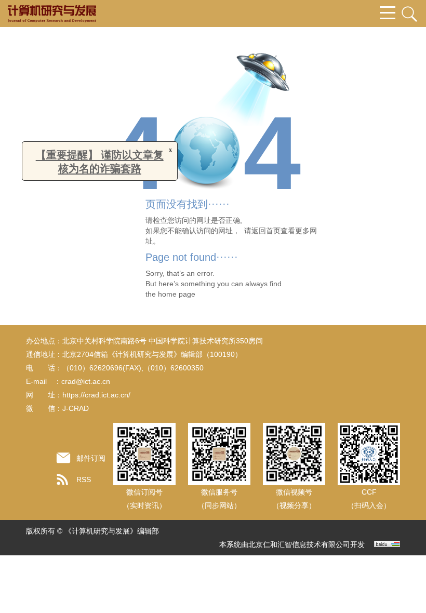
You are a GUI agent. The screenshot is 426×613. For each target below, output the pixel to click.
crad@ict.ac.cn (85, 381)
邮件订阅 (90, 458)
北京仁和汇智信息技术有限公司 (299, 544)
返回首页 (266, 230)
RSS (83, 479)
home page (176, 294)
